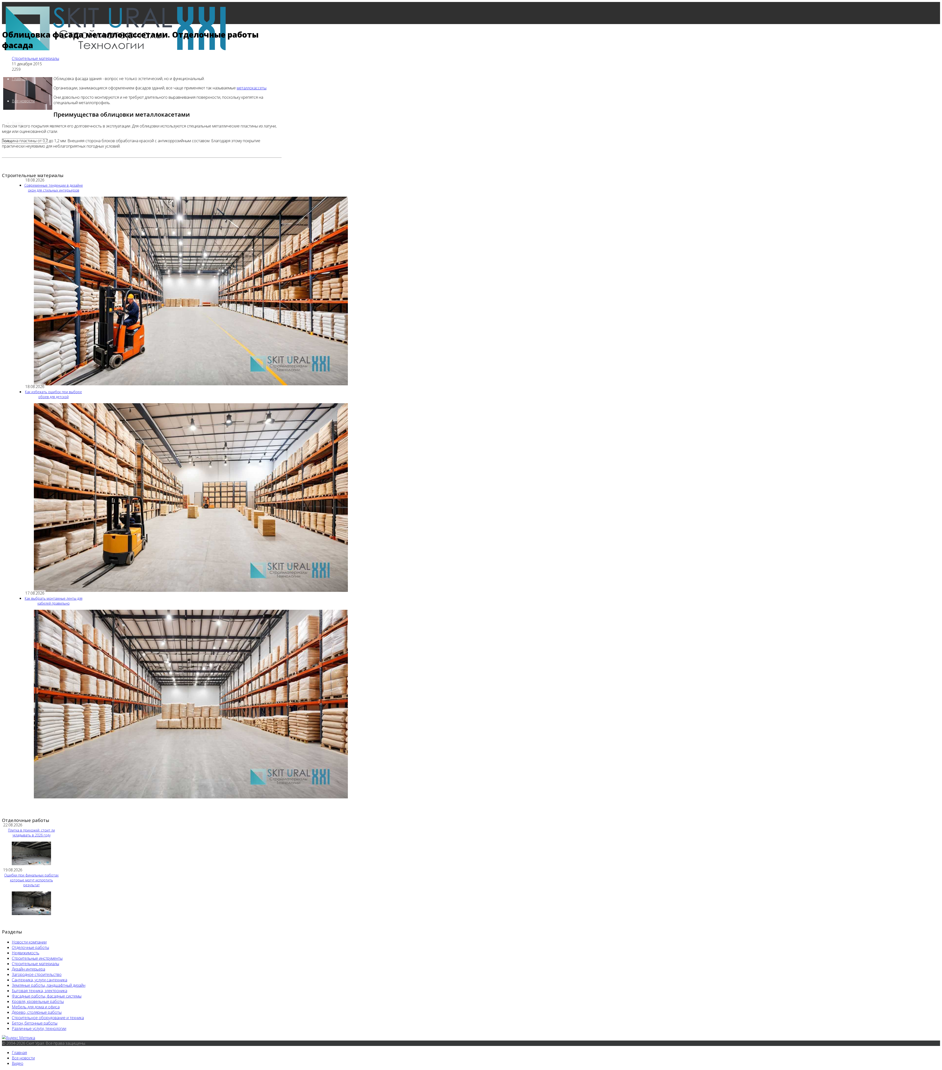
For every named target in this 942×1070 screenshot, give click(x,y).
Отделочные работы (30, 947)
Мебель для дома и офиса (36, 1007)
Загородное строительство (37, 974)
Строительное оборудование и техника (48, 1017)
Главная (19, 79)
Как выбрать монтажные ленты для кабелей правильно (53, 601)
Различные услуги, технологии (39, 1028)
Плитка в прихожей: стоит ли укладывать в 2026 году (31, 832)
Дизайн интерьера (28, 969)
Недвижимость (25, 953)
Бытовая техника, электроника (39, 990)
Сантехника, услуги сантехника (39, 980)
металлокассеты (251, 88)
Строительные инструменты (37, 958)
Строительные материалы (35, 58)
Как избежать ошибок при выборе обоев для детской (53, 394)
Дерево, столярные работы (37, 1012)
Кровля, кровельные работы (38, 1001)
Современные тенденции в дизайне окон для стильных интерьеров (53, 188)
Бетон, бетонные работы (34, 1023)
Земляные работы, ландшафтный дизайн (48, 985)
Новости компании (29, 942)
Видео (17, 1063)
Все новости (23, 101)
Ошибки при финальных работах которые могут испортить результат (31, 880)
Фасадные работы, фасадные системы (46, 996)
